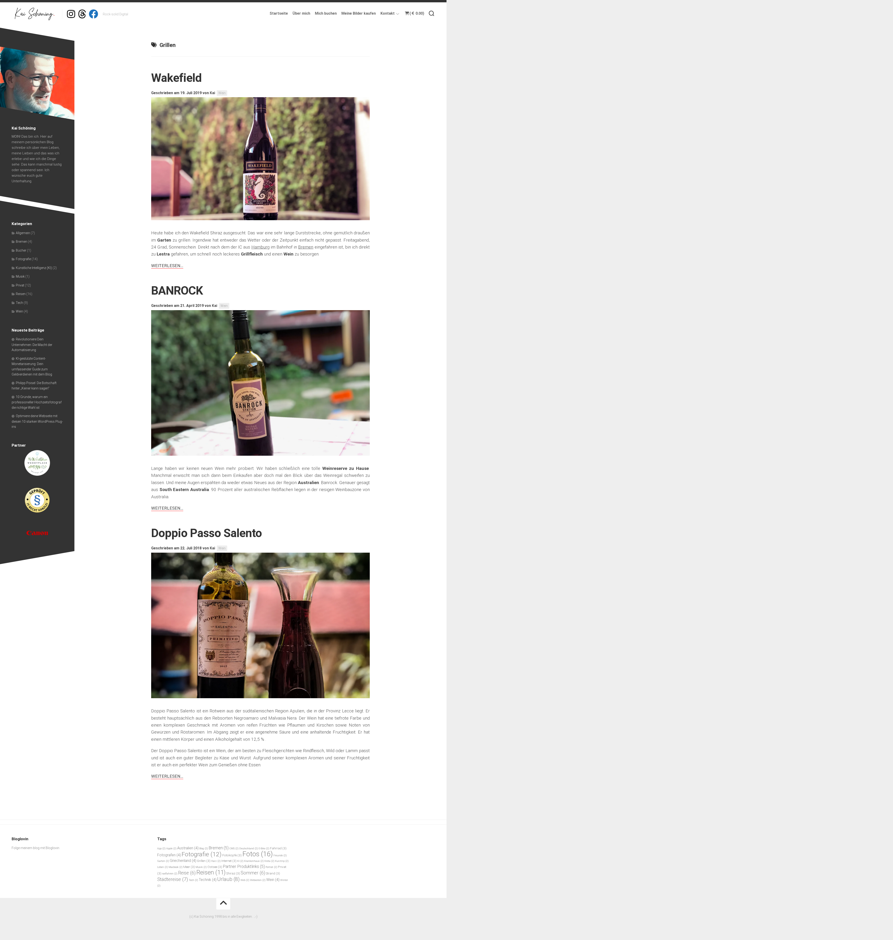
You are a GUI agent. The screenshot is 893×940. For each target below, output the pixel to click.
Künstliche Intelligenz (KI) (34, 268)
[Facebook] (93, 14)
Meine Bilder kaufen (358, 13)
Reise (187, 873)
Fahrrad (278, 848)
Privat (20, 285)
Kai (212, 93)
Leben (162, 867)
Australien (188, 848)
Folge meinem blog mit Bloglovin (35, 848)
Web (244, 880)
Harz (216, 861)
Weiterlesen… (167, 265)
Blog (203, 848)
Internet (229, 861)
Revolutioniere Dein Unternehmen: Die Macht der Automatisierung (32, 344)
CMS (234, 848)
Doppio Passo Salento (206, 533)
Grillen (203, 861)
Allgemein (23, 233)
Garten (163, 861)
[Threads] (82, 14)
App (161, 848)
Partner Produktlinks (244, 866)
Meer (189, 867)
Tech (19, 303)
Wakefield (176, 78)
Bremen (21, 241)
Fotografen (169, 855)
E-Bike (264, 848)
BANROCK (177, 290)
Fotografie (23, 259)
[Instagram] (71, 14)
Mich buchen (326, 13)
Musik (20, 276)
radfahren (169, 873)
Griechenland (183, 860)
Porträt (271, 867)
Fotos (257, 854)
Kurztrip (282, 861)
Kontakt (387, 13)
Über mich (301, 13)
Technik (208, 879)
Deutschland (248, 848)
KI (240, 861)
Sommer (253, 873)
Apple (171, 848)
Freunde (280, 855)
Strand (273, 873)
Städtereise (172, 879)
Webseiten (258, 880)
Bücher (21, 250)
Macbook (176, 867)
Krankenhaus (254, 861)
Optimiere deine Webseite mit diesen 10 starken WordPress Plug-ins (37, 421)
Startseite (279, 13)
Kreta (269, 861)
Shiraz (233, 873)
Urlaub (228, 879)
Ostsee (214, 867)
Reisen (21, 294)
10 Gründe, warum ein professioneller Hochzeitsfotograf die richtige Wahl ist (37, 402)
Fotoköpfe (232, 855)
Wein (222, 93)
